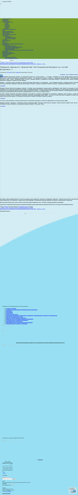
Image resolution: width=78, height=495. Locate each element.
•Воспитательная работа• (8, 32)
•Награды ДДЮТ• (8, 36)
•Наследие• (7, 25)
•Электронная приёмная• (10, 57)
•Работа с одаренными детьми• (9, 34)
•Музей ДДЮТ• (5, 19)
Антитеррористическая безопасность (13, 46)
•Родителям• (5, 55)
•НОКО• (3, 30)
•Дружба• (7, 24)
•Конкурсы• (4, 39)
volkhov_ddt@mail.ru (8, 491)
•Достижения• (5, 35)
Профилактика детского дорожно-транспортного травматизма (19, 50)
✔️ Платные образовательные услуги (14, 316)
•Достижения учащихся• (10, 38)
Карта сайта (4, 483)
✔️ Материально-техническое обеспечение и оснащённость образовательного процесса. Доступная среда (31, 315)
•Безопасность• (5, 44)
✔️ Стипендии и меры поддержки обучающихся (16, 320)
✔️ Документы (8, 311)
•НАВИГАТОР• (5, 42)
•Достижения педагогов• (10, 37)
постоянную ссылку (23, 206)
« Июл (3, 473)
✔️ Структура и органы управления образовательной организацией (21, 309)
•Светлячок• (7, 27)
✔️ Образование (9, 312)
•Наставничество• (6, 40)
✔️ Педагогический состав (11, 314)
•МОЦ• (3, 41)
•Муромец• (7, 26)
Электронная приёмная (6, 493)
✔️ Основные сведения (10, 308)
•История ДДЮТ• (5, 20)
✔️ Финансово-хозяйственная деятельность (15, 318)
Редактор (18, 72)
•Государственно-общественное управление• (12, 43)
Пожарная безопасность (10, 45)
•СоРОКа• (7, 28)
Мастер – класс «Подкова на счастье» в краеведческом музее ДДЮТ (16, 62)
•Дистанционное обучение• (8, 53)
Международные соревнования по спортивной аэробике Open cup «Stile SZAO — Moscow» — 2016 (23, 64)
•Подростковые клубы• (7, 21)
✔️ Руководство (9, 313)
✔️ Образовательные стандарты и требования (16, 323)
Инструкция (40, 459)
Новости (6, 206)
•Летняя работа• (6, 33)
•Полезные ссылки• (6, 54)
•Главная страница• (6, 18)
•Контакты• (4, 56)
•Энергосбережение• (7, 52)
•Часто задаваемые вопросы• (11, 58)
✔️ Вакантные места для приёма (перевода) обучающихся (19, 319)
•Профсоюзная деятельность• (9, 29)
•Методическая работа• (7, 31)
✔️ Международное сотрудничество (14, 321)
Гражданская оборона (10, 48)
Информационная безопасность (12, 47)
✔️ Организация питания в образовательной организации (18, 322)
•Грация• (7, 22)
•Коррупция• (5, 51)
